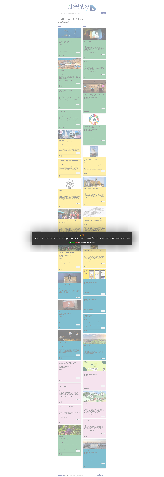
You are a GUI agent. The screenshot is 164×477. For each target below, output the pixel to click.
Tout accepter (72, 242)
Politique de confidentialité (121, 238)
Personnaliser (83, 242)
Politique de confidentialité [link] (91, 242)
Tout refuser (78, 242)
